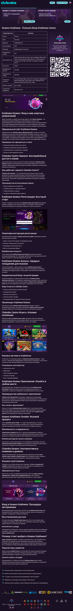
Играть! (32, 21)
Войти (52, 2)
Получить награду (64, 21)
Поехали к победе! (60, 47)
